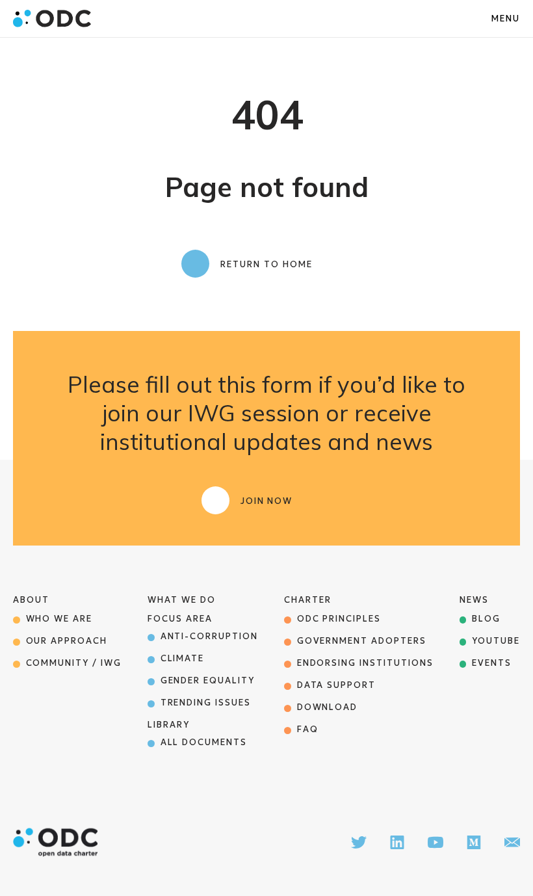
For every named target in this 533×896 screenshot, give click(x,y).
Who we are (59, 618)
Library (169, 724)
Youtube (496, 640)
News (474, 599)
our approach (66, 640)
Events (492, 662)
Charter (308, 599)
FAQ (307, 729)
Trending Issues (206, 702)
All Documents (204, 742)
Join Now (266, 501)
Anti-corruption (209, 636)
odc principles (339, 618)
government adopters (361, 640)
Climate (183, 658)
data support (336, 685)
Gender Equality (208, 680)
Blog (486, 618)
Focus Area (180, 618)
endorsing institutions (365, 662)
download (327, 707)
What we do (182, 599)
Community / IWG (74, 662)
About (31, 599)
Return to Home (266, 264)
